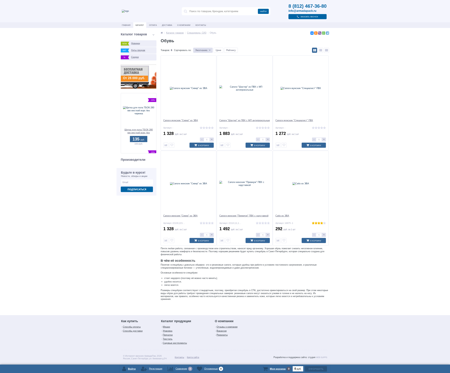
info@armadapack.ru (302, 10)
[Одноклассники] (315, 33)
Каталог (140, 25)
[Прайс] (326, 50)
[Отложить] (171, 145)
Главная (126, 25)
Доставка (167, 25)
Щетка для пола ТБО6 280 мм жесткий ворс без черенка (138, 131)
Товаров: (165, 50)
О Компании (183, 25)
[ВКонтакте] (312, 33)
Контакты (200, 25)
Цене (218, 50)
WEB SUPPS (321, 357)
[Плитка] (314, 50)
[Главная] (162, 32)
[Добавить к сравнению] (165, 145)
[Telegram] (327, 33)
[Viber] (319, 33)
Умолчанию (201, 50)
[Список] (320, 50)
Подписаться (136, 189)
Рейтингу (231, 50)
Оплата (153, 25)
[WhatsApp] (323, 33)
